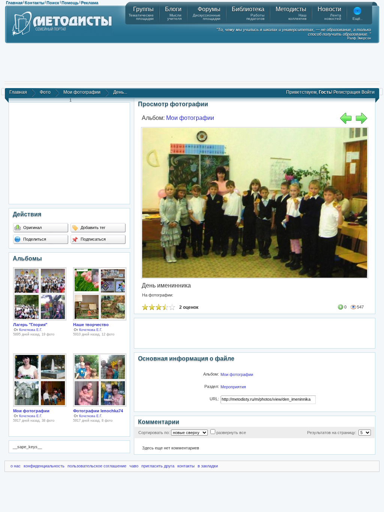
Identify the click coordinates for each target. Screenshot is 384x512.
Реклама (89, 2)
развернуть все (231, 432)
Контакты (34, 2)
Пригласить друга (157, 466)
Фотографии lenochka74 (98, 411)
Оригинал (32, 227)
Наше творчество (91, 324)
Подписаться (93, 239)
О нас (15, 466)
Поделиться (34, 239)
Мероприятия (233, 387)
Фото (45, 92)
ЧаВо (133, 466)
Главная (14, 2)
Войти (368, 92)
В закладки (208, 466)
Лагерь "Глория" (30, 324)
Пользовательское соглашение (97, 466)
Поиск (52, 2)
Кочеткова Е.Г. (30, 330)
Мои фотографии (81, 92)
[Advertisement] (192, 62)
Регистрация (346, 92)
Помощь (70, 2)
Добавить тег (92, 227)
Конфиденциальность (44, 466)
